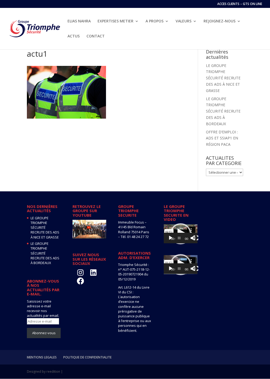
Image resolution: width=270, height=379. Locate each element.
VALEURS (183, 21)
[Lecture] (170, 238)
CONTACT (95, 36)
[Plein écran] (196, 238)
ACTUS (74, 36)
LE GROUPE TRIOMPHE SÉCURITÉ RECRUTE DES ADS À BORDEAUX (223, 111)
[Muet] (193, 238)
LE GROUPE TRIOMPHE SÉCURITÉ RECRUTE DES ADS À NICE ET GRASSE (223, 78)
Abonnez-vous (44, 333)
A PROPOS (154, 21)
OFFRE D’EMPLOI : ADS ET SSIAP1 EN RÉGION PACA (222, 138)
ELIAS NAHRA (79, 21)
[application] (180, 233)
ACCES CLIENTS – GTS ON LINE (239, 4)
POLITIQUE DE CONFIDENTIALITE (87, 357)
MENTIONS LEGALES (42, 357)
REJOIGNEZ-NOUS (219, 21)
